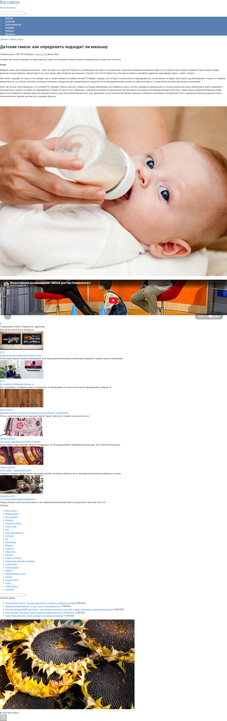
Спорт (8, 583)
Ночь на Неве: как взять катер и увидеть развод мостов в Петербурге (39, 612)
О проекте (10, 21)
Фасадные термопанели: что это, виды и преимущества (32, 606)
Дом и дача (10, 526)
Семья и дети (41, 54)
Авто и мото (11, 510)
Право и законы (13, 558)
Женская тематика (14, 533)
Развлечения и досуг (15, 573)
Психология (11, 564)
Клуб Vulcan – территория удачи (15, 470)
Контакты (10, 34)
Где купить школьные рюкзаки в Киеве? (20, 441)
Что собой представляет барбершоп (18, 499)
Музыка (9, 545)
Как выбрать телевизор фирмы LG (17, 384)
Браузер (9, 520)
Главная (9, 18)
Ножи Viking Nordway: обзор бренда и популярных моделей (34, 616)
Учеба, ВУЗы (11, 586)
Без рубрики (11, 517)
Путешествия (11, 567)
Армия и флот (12, 514)
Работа (8, 570)
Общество (10, 551)
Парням (9, 555)
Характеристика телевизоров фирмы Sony (21, 355)
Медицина (10, 542)
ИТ (6, 539)
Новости (9, 31)
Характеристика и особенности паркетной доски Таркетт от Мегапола (34, 413)
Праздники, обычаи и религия (20, 561)
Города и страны (13, 523)
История (9, 536)
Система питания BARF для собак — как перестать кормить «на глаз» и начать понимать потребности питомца (59, 609)
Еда (7, 529)
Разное (8, 577)
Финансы (9, 589)
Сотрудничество (13, 24)
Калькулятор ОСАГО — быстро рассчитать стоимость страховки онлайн (40, 603)
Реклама (9, 27)
